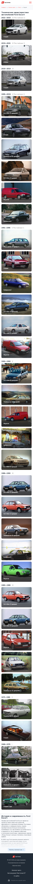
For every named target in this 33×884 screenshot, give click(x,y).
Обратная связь (16, 865)
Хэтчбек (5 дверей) (11, 113)
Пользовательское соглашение (16, 862)
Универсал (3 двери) (11, 716)
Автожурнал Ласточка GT (16, 873)
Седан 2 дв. (8, 806)
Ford (19, 7)
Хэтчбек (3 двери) (10, 178)
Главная (3, 7)
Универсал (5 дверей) (12, 156)
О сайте (16, 876)
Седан (6, 37)
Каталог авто (11, 7)
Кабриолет (8, 221)
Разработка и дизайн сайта (18, 880)
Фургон (6, 199)
